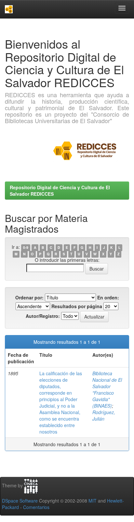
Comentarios (36, 507)
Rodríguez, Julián (103, 415)
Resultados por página (76, 306)
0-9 (25, 247)
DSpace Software (20, 500)
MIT (92, 500)
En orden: (108, 297)
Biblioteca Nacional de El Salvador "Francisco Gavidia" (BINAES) (107, 389)
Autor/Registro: (43, 316)
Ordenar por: (29, 297)
